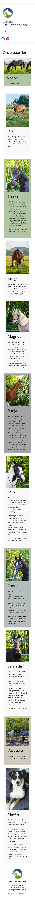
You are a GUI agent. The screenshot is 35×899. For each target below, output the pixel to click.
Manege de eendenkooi (17, 881)
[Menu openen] (5, 32)
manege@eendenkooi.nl (17, 890)
